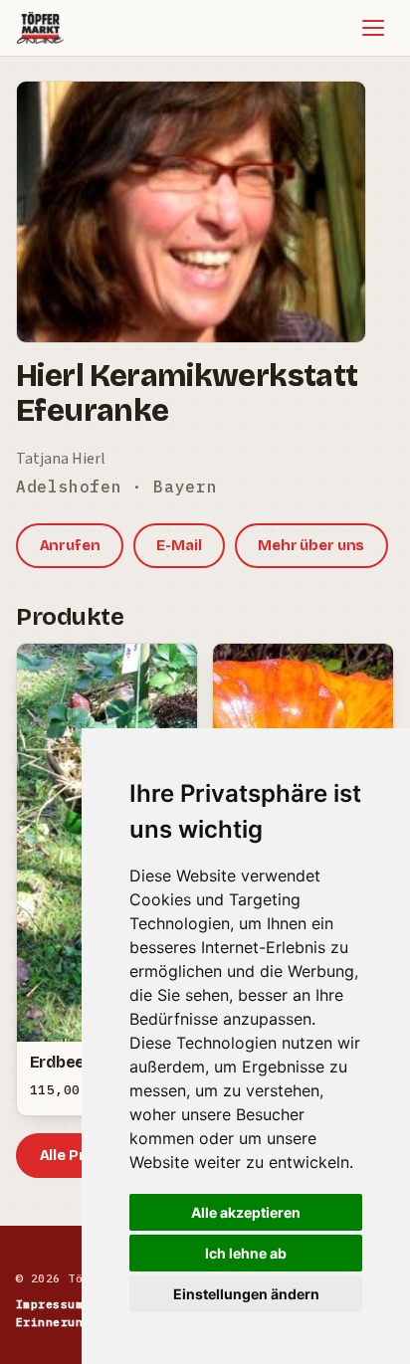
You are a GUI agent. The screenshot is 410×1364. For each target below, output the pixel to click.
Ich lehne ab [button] (246, 1253)
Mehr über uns (311, 545)
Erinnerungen (60, 1321)
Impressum (49, 1303)
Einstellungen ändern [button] (246, 1293)
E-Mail (178, 545)
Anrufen (70, 545)
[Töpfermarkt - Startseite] (40, 28)
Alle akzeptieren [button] (246, 1212)
